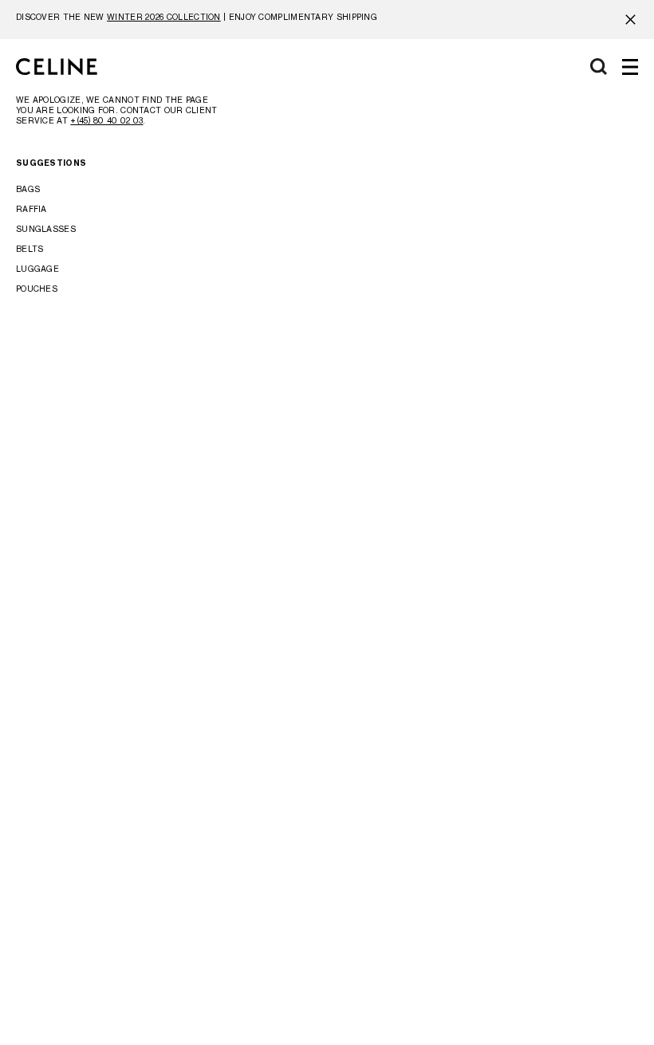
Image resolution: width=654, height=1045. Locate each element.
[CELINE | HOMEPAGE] (56, 67)
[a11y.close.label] (630, 19)
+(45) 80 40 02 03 (106, 120)
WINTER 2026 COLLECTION (164, 17)
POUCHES (36, 288)
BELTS (30, 248)
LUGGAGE (37, 268)
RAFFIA (31, 209)
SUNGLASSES (46, 229)
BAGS (28, 189)
